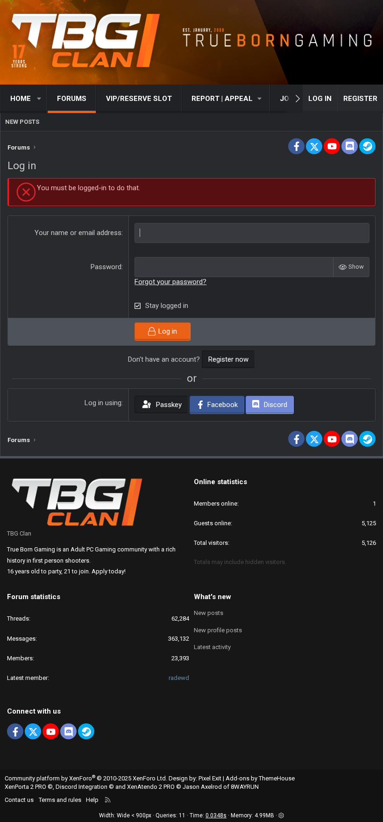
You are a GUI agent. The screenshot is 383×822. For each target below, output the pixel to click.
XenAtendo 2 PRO (151, 786)
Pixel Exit (210, 778)
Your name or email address (78, 233)
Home (20, 98)
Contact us (19, 799)
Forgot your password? (170, 282)
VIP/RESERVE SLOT (139, 98)
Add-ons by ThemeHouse (260, 778)
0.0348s (216, 815)
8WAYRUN (245, 786)
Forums (71, 98)
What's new (212, 597)
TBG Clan (19, 533)
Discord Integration (81, 786)
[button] (39, 99)
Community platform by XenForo (86, 778)
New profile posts (218, 630)
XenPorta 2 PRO (25, 786)
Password (106, 267)
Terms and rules (60, 799)
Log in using (103, 403)
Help (92, 799)
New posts (22, 121)
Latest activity (212, 646)
